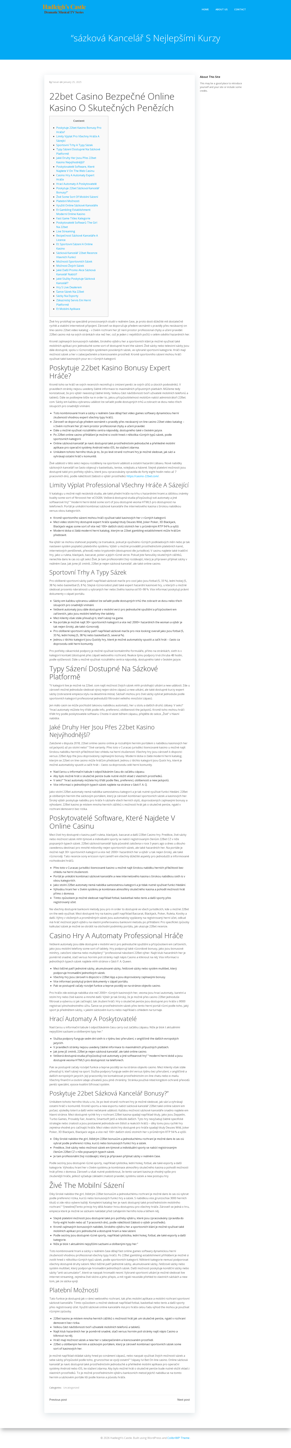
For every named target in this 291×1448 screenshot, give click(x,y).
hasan (56, 82)
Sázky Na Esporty (67, 296)
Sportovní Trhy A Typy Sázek (74, 145)
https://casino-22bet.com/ (142, 476)
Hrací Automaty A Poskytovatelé (76, 184)
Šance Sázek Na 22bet (70, 292)
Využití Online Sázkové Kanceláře (77, 205)
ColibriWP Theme (178, 1438)
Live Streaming (65, 231)
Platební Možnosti (67, 201)
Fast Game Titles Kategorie (73, 218)
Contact (240, 9)
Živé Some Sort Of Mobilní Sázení (77, 197)
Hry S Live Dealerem (69, 287)
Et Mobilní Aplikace (68, 309)
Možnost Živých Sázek (70, 266)
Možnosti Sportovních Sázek (74, 261)
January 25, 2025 (72, 82)
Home (205, 9)
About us (222, 9)
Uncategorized (71, 1387)
